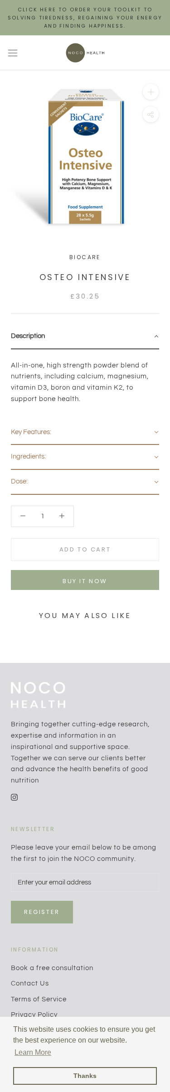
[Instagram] (14, 797)
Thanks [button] (85, 1075)
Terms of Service (39, 999)
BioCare (85, 257)
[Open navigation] (12, 52)
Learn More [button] (33, 1052)
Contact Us (30, 983)
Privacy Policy (34, 1014)
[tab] (85, 336)
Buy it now (85, 581)
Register (42, 912)
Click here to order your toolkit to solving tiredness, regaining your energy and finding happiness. (85, 17)
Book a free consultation (52, 968)
